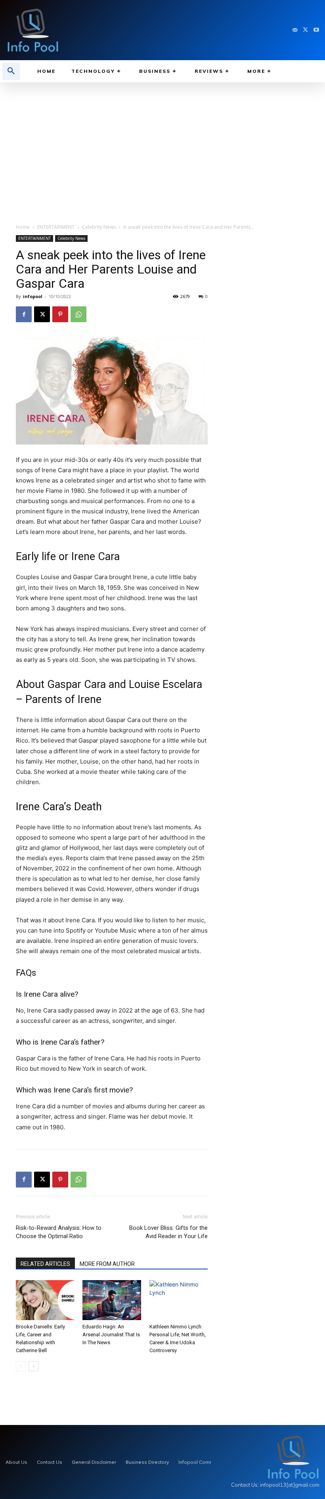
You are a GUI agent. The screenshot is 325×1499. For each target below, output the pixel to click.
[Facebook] (24, 314)
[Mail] (295, 30)
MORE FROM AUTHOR (107, 1264)
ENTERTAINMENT (56, 227)
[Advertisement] (162, 141)
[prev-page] (21, 1366)
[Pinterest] (60, 314)
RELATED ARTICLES (45, 1264)
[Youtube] (316, 30)
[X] (305, 30)
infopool (32, 296)
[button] (11, 71)
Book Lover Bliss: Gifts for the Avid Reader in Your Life (168, 1232)
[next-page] (33, 1366)
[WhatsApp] (78, 314)
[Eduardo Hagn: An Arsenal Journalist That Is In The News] (111, 1300)
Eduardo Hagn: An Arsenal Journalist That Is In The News (111, 1334)
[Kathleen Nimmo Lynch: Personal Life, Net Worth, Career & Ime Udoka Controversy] (178, 1300)
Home (23, 227)
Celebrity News (99, 227)
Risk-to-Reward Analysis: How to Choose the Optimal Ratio (58, 1232)
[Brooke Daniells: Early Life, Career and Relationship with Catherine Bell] (45, 1300)
